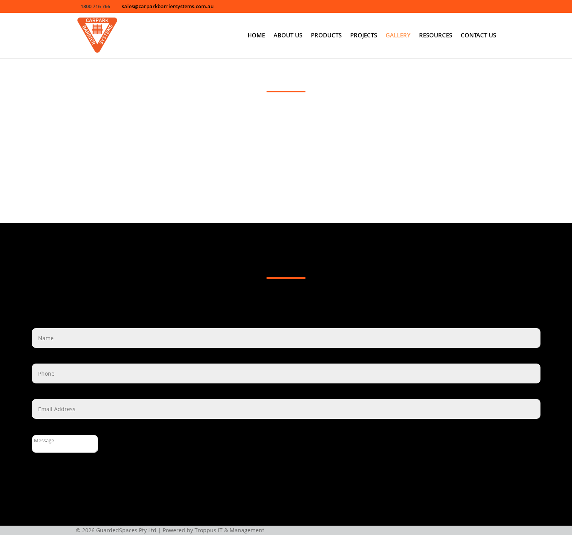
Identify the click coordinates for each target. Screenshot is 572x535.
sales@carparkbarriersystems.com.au (296, 310)
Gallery (398, 35)
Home (256, 35)
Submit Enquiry (52, 480)
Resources (435, 35)
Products (326, 35)
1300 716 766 (298, 299)
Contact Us (478, 35)
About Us (288, 35)
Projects (363, 35)
